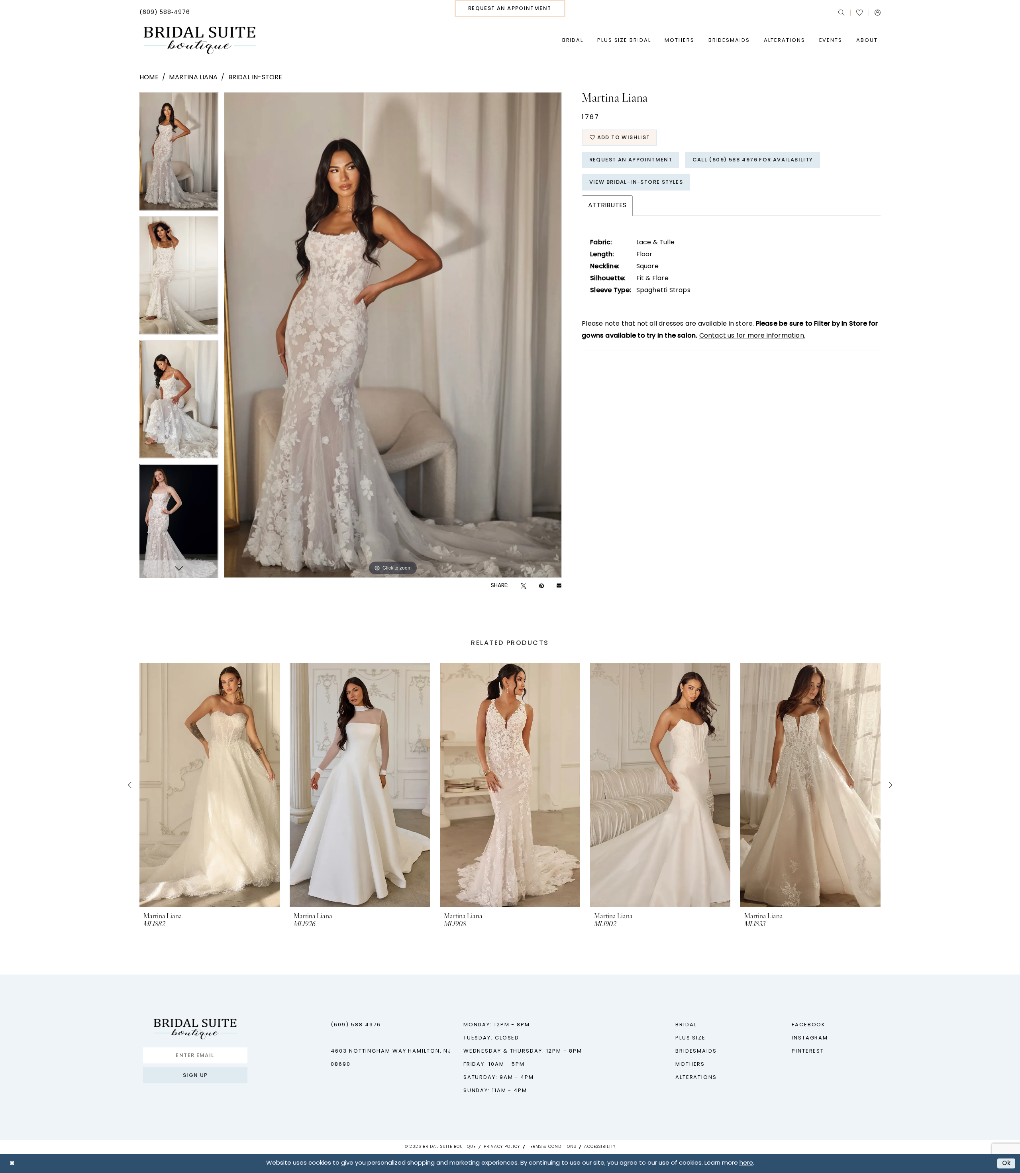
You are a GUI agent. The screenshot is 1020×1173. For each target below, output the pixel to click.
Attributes (607, 205)
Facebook (809, 1025)
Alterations (696, 1077)
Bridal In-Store (255, 78)
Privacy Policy (502, 1147)
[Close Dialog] (12, 1163)
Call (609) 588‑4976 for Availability (752, 160)
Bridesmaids (696, 1051)
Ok (1006, 1163)
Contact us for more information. (752, 336)
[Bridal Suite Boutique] (199, 40)
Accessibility (600, 1147)
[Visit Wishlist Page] (859, 13)
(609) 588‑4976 (356, 1025)
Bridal (685, 1025)
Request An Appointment (631, 160)
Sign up (195, 1075)
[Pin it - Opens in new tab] (541, 586)
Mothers (690, 1064)
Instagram (810, 1038)
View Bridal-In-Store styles (636, 182)
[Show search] (841, 13)
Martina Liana (193, 78)
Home (149, 78)
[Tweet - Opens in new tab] (523, 586)
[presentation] (209, 785)
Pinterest (808, 1051)
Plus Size (690, 1038)
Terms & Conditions (552, 1147)
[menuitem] (164, 13)
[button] (878, 13)
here (746, 1163)
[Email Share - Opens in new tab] (559, 586)
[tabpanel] (178, 154)
